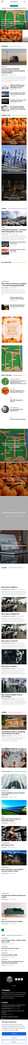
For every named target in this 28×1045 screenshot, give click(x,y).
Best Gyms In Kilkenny (9, 587)
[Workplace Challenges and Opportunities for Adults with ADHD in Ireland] (5, 87)
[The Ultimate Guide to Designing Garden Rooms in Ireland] (14, 722)
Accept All (14, 1033)
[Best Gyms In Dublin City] (14, 604)
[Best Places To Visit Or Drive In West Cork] (5, 244)
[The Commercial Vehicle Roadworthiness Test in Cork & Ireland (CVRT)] (14, 57)
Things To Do (13, 167)
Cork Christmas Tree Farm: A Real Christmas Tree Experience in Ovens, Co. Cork (18, 382)
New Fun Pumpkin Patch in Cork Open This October (14, 142)
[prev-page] (2, 203)
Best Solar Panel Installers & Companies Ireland (11, 820)
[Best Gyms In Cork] (14, 833)
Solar (3, 816)
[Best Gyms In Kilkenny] (14, 577)
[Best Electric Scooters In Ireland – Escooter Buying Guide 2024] (14, 272)
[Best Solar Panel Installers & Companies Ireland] (14, 807)
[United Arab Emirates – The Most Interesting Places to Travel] (14, 218)
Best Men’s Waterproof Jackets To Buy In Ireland (17, 298)
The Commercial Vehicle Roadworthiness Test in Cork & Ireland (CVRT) (13, 71)
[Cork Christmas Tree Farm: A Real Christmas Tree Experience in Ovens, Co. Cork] (14, 20)
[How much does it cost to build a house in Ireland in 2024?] (14, 857)
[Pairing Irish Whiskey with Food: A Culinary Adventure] (14, 187)
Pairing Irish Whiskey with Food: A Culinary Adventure (14, 198)
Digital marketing (14, 407)
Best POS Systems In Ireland (10, 948)
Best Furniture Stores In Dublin (12, 921)
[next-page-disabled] (5, 968)
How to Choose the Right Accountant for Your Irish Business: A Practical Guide (17, 108)
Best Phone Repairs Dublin (9, 955)
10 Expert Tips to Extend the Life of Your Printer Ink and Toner (12, 962)
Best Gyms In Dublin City (10, 614)
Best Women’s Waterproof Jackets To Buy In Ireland (17, 305)
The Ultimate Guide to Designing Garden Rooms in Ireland (13, 732)
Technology (4, 938)
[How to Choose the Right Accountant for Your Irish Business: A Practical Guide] (5, 108)
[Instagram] (19, 979)
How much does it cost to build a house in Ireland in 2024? (12, 870)
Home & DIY (4, 919)
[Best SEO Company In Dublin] (5, 418)
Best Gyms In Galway (9, 666)
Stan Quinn (12, 589)
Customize (14, 1037)
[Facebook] (16, 979)
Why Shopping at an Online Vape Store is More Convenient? (14, 170)
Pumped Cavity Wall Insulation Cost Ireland (13, 896)
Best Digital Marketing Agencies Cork (16, 410)
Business (3, 66)
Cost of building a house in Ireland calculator (13, 793)
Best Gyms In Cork (7, 845)
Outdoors (14, 139)
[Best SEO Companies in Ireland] (5, 400)
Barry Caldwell (4, 287)
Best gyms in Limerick (9, 641)
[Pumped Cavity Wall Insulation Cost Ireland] (14, 883)
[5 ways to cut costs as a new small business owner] (5, 101)
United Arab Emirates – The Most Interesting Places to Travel (13, 231)
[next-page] (5, 203)
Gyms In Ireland (5, 589)
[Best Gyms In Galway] (14, 656)
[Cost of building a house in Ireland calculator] (14, 781)
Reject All (14, 1041)
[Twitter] (22, 979)
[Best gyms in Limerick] (14, 631)
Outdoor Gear (5, 281)
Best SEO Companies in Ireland (9, 1017)
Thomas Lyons (4, 75)
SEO (11, 398)
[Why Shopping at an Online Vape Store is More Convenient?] (14, 159)
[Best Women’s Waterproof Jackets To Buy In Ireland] (5, 307)
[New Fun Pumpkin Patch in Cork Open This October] (11, 36)
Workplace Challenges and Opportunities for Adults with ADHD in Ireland (17, 86)
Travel (3, 227)
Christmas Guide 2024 (6, 19)
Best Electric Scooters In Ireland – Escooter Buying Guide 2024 (13, 284)
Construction (5, 790)
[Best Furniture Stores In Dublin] (14, 910)
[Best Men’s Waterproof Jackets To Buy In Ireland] (5, 299)
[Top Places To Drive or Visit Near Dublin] (5, 252)
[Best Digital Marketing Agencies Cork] (5, 409)
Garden (3, 735)
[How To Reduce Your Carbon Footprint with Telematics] (5, 94)
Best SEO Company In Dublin (17, 419)
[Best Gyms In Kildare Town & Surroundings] (14, 685)
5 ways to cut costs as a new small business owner (18, 100)
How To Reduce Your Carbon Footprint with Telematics (17, 93)
